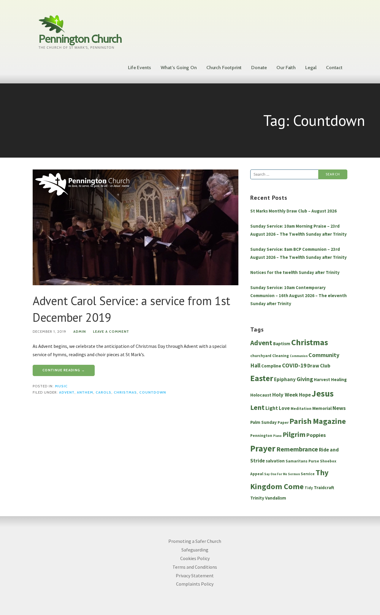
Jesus (323, 393)
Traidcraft (324, 487)
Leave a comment (111, 331)
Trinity (257, 498)
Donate (259, 67)
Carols (103, 392)
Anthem (85, 392)
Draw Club (318, 365)
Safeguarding (194, 550)
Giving (305, 379)
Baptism (281, 343)
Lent (257, 407)
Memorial (322, 408)
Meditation (301, 408)
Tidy (309, 487)
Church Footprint (224, 67)
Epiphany (285, 379)
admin (79, 331)
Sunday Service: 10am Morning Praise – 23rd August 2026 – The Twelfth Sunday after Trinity (298, 230)
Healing (339, 379)
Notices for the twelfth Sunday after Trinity (295, 272)
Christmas (125, 392)
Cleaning (280, 355)
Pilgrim (294, 434)
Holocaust (260, 395)
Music (61, 386)
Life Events (139, 67)
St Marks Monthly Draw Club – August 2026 (293, 211)
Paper (283, 422)
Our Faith (286, 67)
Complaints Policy (194, 584)
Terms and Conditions (194, 567)
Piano (277, 436)
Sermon (294, 474)
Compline (271, 366)
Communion (299, 356)
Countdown (152, 392)
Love (284, 408)
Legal (310, 67)
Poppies (316, 435)
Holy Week (285, 394)
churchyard (260, 355)
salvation (275, 461)
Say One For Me (275, 474)
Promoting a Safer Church (194, 541)
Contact (334, 67)
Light (271, 408)
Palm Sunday (263, 422)
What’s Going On (179, 67)
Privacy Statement (195, 575)
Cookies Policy (195, 558)
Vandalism (275, 498)
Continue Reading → (63, 370)
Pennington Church (80, 39)
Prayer (263, 448)
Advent (67, 392)
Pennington (261, 435)
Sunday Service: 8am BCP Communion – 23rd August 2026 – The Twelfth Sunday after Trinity (298, 253)
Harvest (322, 379)
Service (308, 473)
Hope (305, 394)
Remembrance (297, 449)
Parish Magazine (317, 421)
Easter (261, 378)
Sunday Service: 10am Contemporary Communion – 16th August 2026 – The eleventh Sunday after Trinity (298, 295)
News (339, 408)
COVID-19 (294, 365)
